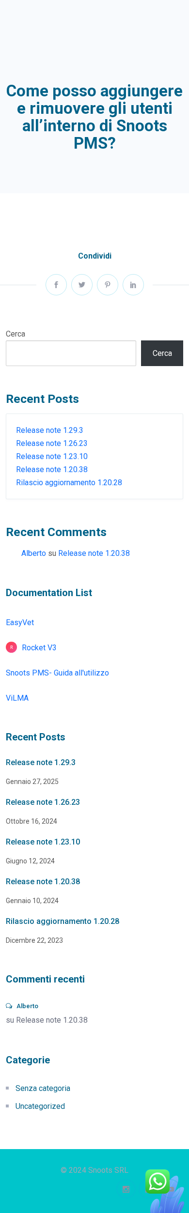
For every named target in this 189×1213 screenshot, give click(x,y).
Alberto (33, 553)
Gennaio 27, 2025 (32, 781)
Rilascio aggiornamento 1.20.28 (69, 482)
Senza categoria (43, 1088)
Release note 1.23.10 (52, 456)
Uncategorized (40, 1106)
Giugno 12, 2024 (30, 861)
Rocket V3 (39, 647)
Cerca (15, 333)
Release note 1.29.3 (49, 430)
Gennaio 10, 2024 (32, 901)
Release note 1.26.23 (52, 443)
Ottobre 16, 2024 (31, 821)
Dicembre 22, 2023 (34, 940)
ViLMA (17, 698)
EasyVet (20, 622)
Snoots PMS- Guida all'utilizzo (57, 672)
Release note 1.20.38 (52, 469)
